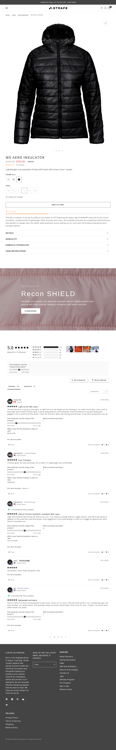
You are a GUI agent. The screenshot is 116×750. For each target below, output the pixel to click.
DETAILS (9, 233)
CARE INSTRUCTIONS (16, 251)
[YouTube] (24, 699)
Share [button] (12, 445)
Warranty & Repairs (68, 666)
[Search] (105, 8)
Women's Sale (66, 689)
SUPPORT (64, 652)
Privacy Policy (12, 718)
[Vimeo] (8, 704)
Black (19, 179)
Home (8, 15)
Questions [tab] (28, 386)
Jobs (62, 676)
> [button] (65, 637)
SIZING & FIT (11, 239)
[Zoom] (105, 23)
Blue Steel (13, 179)
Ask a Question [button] (80, 380)
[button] (30, 311)
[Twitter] (13, 699)
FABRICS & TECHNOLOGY (17, 245)
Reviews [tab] (11, 386)
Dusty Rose (8, 179)
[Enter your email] (54, 664)
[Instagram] (19, 699)
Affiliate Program (67, 679)
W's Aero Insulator (14, 439)
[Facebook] (8, 699)
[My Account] (101, 8)
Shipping (9, 724)
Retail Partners (66, 657)
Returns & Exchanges (69, 670)
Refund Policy (12, 727)
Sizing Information (68, 660)
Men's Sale (64, 686)
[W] (70, 349)
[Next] (62, 151)
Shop (14, 15)
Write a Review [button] (100, 380)
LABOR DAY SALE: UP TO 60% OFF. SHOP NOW (58, 2)
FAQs (62, 663)
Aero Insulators (23, 15)
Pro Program (65, 683)
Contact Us (64, 673)
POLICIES (10, 713)
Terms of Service (13, 721)
